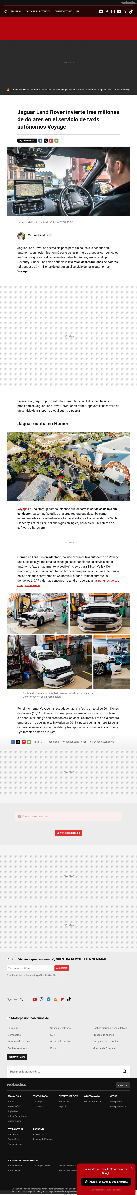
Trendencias (14, 1134)
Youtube (119, 12)
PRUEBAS (16, 11)
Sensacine (64, 1101)
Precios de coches (60, 1041)
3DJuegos (38, 1101)
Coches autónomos (103, 741)
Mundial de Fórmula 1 (105, 1048)
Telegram (101, 12)
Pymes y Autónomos (43, 1139)
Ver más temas (17, 1057)
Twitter (125, 12)
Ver (70, 833)
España (89, 89)
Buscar (125, 1072)
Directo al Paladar (92, 1101)
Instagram (113, 12)
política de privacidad (47, 975)
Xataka (11, 1101)
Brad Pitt (77, 89)
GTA (114, 89)
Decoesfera (13, 1139)
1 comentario (29, 140)
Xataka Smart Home (17, 1116)
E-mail (56, 141)
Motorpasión (116, 1101)
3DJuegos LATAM (41, 1165)
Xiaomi (26, 89)
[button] (39, 235)
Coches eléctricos (60, 1028)
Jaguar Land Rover (75, 741)
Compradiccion (15, 1144)
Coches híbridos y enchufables (110, 1028)
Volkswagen (62, 89)
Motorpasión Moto (118, 1106)
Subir (120, 1085)
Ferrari (37, 89)
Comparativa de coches (106, 1041)
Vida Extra (38, 1106)
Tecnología (126, 89)
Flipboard (51, 141)
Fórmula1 (13, 1028)
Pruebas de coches (103, 1034)
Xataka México (15, 1165)
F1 (77, 11)
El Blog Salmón (40, 1134)
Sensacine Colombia (68, 1170)
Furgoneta (102, 89)
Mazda (48, 89)
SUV (52, 1034)
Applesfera (13, 1111)
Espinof (62, 1106)
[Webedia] (129, 3)
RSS (55, 998)
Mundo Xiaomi (14, 1121)
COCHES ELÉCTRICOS (38, 11)
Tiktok (131, 12)
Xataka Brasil (14, 1170)
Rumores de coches (19, 1041)
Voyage (22, 509)
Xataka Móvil (14, 1106)
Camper (14, 89)
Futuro (53, 1048)
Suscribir (61, 968)
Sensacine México (67, 1165)
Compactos (14, 1034)
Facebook (107, 12)
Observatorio (63, 11)
